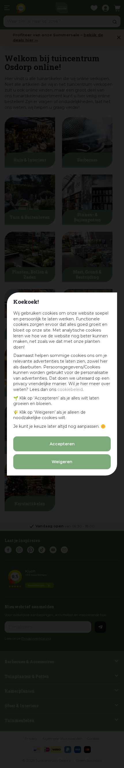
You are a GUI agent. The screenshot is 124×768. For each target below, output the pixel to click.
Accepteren (62, 443)
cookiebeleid (70, 389)
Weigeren (62, 461)
